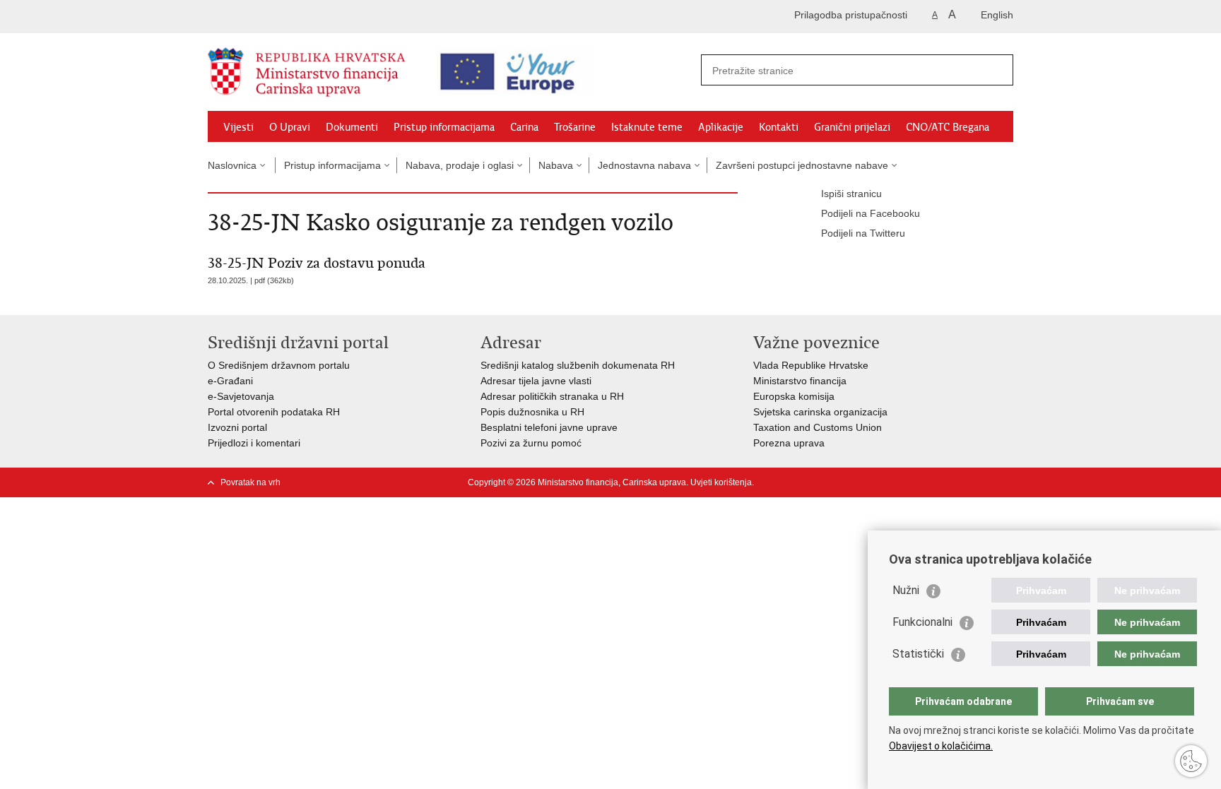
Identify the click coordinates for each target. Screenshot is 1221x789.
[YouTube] (961, 482)
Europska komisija (793, 396)
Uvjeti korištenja (721, 482)
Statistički (918, 653)
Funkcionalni (922, 622)
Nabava (555, 165)
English (997, 14)
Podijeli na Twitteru (863, 233)
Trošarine (575, 127)
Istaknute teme (647, 127)
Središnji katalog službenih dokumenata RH (577, 365)
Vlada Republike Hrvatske (810, 365)
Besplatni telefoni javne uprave (549, 427)
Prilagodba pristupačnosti (850, 14)
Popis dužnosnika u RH (532, 411)
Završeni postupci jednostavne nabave (802, 165)
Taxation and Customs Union (817, 427)
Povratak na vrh (250, 482)
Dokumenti (352, 127)
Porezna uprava (789, 443)
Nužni (905, 590)
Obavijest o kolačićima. (941, 746)
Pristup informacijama (444, 127)
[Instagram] (984, 482)
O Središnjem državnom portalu (279, 365)
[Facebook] (916, 482)
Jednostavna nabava (644, 165)
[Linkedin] (1007, 482)
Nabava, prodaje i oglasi (460, 165)
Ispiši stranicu (851, 193)
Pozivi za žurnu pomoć (531, 443)
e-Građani (230, 380)
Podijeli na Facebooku (870, 213)
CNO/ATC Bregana (947, 127)
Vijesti (238, 127)
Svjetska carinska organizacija (820, 411)
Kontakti (778, 127)
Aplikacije (720, 127)
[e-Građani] (268, 16)
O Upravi (289, 127)
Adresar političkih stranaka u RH (552, 396)
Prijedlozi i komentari (254, 443)
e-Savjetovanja (241, 396)
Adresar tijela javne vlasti (535, 380)
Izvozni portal (237, 427)
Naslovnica (232, 165)
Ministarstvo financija (800, 380)
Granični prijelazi (852, 127)
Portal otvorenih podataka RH (274, 411)
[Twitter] (939, 482)
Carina (524, 127)
